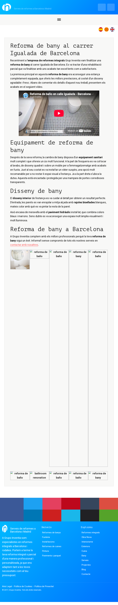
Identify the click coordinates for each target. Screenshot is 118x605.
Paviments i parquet (51, 555)
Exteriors (86, 546)
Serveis (85, 560)
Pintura (45, 551)
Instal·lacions (48, 541)
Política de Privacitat (44, 586)
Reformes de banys (51, 532)
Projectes (86, 565)
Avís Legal (7, 586)
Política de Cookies (23, 586)
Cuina (84, 551)
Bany (84, 555)
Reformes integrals (91, 532)
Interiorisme (87, 541)
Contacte (86, 574)
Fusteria (46, 537)
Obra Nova (87, 537)
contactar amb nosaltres (24, 244)
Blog (84, 569)
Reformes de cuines (51, 546)
